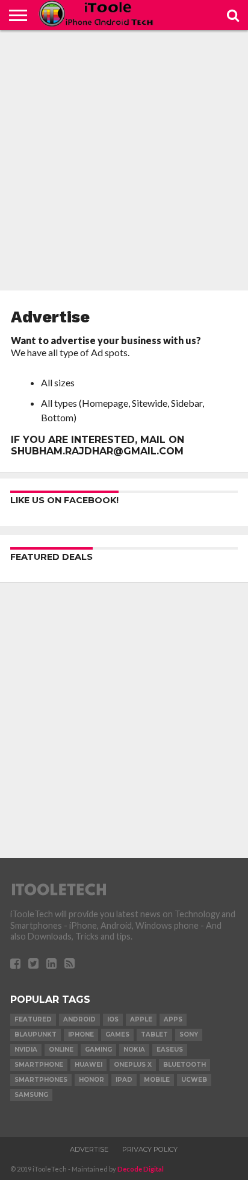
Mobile (157, 1080)
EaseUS (170, 1049)
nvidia (25, 1049)
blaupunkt (35, 1034)
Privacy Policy (150, 1149)
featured (33, 1019)
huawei (88, 1065)
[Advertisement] (124, 160)
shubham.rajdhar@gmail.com (97, 451)
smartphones (40, 1080)
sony (188, 1034)
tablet (154, 1034)
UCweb (194, 1080)
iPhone (81, 1034)
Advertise (89, 1149)
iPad (124, 1080)
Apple (141, 1019)
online (61, 1049)
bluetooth (184, 1065)
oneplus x (133, 1065)
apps (173, 1019)
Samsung (31, 1095)
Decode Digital (140, 1169)
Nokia (134, 1049)
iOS (113, 1019)
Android (79, 1019)
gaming (98, 1049)
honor (91, 1080)
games (117, 1034)
